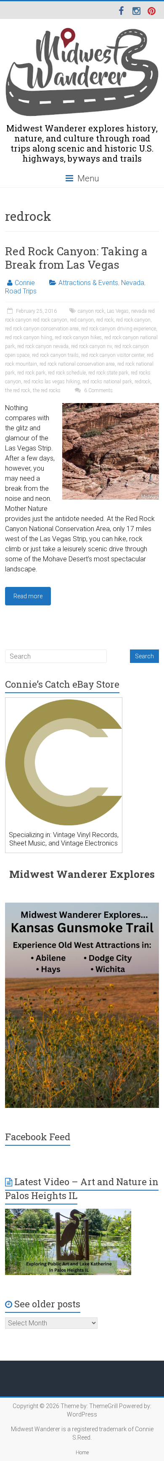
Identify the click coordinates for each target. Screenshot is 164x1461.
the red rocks (47, 390)
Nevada (132, 283)
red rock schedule (67, 373)
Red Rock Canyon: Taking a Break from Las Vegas (76, 258)
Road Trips (21, 291)
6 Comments (98, 390)
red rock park (31, 373)
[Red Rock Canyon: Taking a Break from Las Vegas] (110, 407)
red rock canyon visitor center (112, 355)
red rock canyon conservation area (42, 329)
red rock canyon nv (91, 346)
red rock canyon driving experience (118, 329)
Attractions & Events (88, 283)
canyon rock (91, 311)
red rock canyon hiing (28, 337)
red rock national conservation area (77, 364)
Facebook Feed (37, 1137)
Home (82, 1453)
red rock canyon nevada (43, 346)
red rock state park (108, 373)
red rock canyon (133, 320)
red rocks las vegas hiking (52, 382)
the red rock (17, 390)
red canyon (82, 320)
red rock (105, 320)
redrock (143, 382)
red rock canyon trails (55, 355)
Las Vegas (118, 311)
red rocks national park (107, 382)
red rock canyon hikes (78, 337)
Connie (25, 283)
